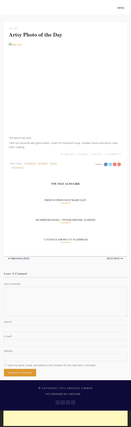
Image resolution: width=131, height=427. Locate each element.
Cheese (83, 154)
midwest (43, 163)
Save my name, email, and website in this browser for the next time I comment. (52, 365)
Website (8, 351)
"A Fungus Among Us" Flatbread (65, 239)
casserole (30, 163)
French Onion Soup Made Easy (65, 200)
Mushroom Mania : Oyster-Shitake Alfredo (65, 219)
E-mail (8, 336)
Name (8, 321)
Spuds (53, 163)
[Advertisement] (65, 418)
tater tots (17, 168)
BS (16, 28)
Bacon (69, 154)
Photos (97, 154)
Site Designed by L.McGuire (63, 394)
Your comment (12, 284)
